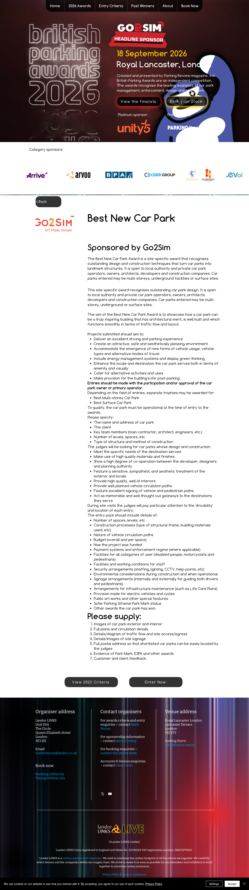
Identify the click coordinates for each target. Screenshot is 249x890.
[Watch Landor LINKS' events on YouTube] (110, 794)
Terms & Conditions (134, 874)
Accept (232, 884)
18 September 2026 (152, 53)
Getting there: (175, 741)
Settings (214, 884)
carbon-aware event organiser (82, 858)
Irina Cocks (124, 765)
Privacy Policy (153, 884)
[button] (79, 6)
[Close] (244, 884)
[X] (102, 794)
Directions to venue (180, 745)
